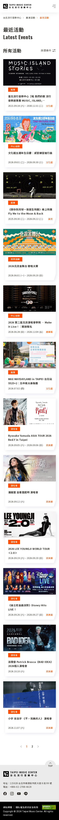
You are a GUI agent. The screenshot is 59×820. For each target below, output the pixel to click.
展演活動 (30, 17)
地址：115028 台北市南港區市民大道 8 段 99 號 (27, 783)
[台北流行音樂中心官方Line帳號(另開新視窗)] (26, 794)
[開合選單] (54, 6)
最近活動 (44, 17)
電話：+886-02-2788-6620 (17, 786)
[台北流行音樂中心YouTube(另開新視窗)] (19, 794)
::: (1, 14)
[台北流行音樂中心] (20, 774)
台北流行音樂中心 (17, 6)
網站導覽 (7, 807)
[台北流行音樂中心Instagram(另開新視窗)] (12, 794)
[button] (48, 51)
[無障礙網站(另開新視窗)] (49, 807)
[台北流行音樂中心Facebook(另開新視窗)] (5, 794)
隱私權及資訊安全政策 (27, 807)
